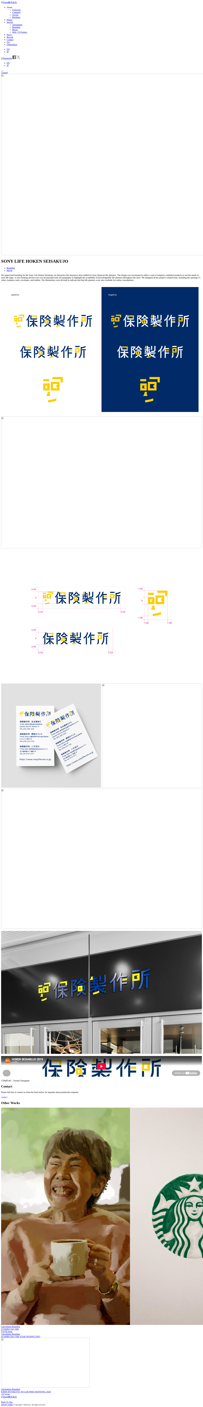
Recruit (10, 37)
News (9, 35)
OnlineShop (12, 44)
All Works (5, 1394)
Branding (16, 27)
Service (10, 22)
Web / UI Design (19, 32)
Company (16, 12)
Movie (15, 30)
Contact (10, 39)
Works (9, 20)
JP (8, 52)
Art (8, 42)
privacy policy (7, 1404)
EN (8, 49)
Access (15, 15)
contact (4, 1097)
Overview (16, 10)
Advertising (17, 25)
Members (16, 17)
